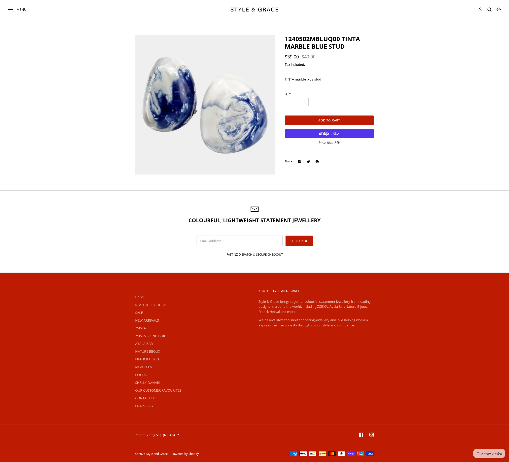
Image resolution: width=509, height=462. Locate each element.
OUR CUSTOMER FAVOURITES (158, 390)
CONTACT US (145, 398)
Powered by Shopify (185, 454)
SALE (139, 312)
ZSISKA (140, 328)
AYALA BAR (144, 343)
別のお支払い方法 (329, 142)
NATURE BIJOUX (147, 351)
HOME (140, 297)
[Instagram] (371, 434)
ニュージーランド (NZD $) (155, 435)
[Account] (480, 9)
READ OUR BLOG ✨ (150, 305)
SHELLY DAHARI (147, 382)
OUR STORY (144, 406)
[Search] (489, 9)
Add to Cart (329, 120)
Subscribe (299, 241)
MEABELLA (143, 367)
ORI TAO (141, 375)
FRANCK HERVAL (148, 359)
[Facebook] (360, 434)
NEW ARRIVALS (147, 320)
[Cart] (498, 9)
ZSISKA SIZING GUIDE (151, 336)
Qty (288, 94)
